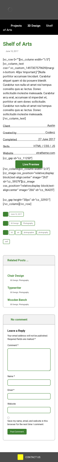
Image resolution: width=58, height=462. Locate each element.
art (18, 232)
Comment (12, 345)
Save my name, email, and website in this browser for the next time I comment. (27, 423)
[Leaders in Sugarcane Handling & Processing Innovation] (10, 9)
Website (11, 403)
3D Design (15, 223)
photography (43, 232)
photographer (29, 232)
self (6, 242)
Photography (28, 223)
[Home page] (4, 25)
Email (10, 390)
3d (12, 232)
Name (11, 376)
